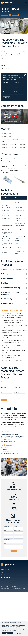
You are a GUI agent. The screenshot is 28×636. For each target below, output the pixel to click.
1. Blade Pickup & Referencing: (13, 269)
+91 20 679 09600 (4, 574)
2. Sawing (4, 274)
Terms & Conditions (10, 588)
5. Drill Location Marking (10, 288)
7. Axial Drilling (6, 299)
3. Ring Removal (7, 278)
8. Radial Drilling (7, 303)
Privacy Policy (3, 588)
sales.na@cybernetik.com (12, 453)
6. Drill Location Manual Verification (10, 293)
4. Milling (4, 283)
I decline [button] (19, 633)
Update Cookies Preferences (20, 588)
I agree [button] (7, 633)
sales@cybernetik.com (11, 441)
